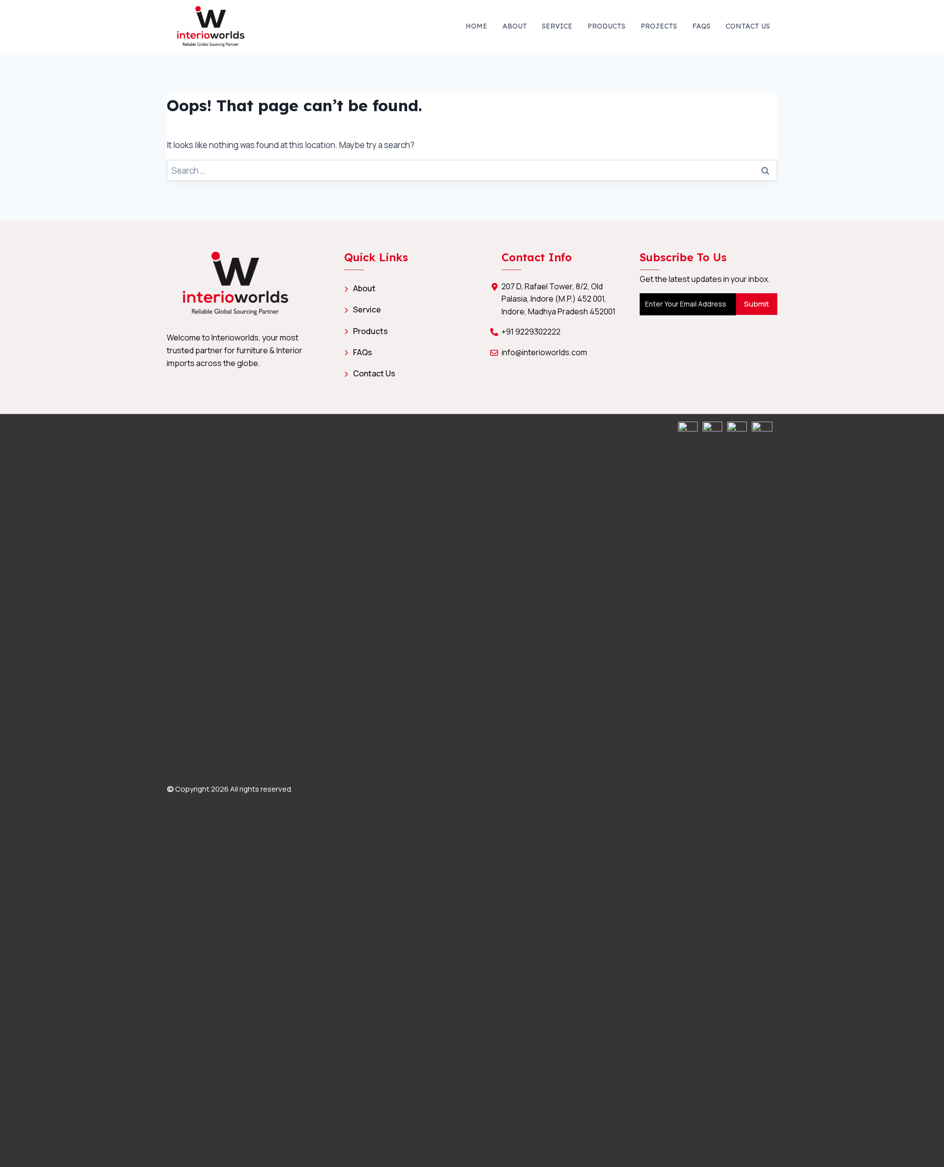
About (514, 26)
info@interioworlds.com (544, 352)
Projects (659, 26)
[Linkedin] (762, 791)
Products (606, 26)
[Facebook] (737, 791)
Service (557, 26)
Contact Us (748, 26)
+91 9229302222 (531, 331)
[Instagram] (712, 791)
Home (476, 26)
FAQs (701, 26)
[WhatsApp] (688, 791)
